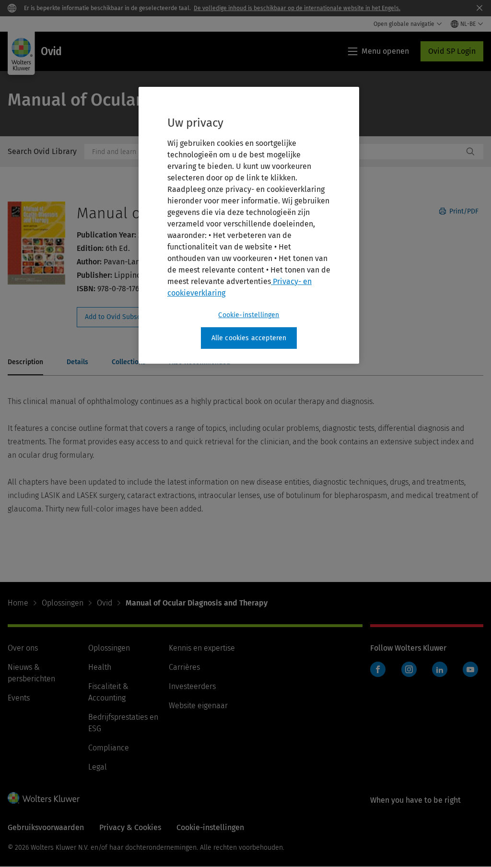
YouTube (470, 669)
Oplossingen (62, 602)
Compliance (108, 747)
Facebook (378, 669)
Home (18, 602)
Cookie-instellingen (248, 315)
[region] (249, 225)
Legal (97, 767)
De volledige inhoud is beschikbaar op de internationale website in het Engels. (297, 8)
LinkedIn (439, 669)
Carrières (184, 667)
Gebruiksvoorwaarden (46, 827)
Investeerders (192, 686)
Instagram (409, 669)
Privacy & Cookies (130, 827)
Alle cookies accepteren (249, 338)
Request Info (128, 317)
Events (19, 697)
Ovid (104, 602)
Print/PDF (463, 211)
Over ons (23, 648)
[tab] (25, 362)
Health (99, 667)
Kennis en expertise (202, 648)
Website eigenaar (198, 705)
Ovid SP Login (452, 51)
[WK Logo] (44, 798)
